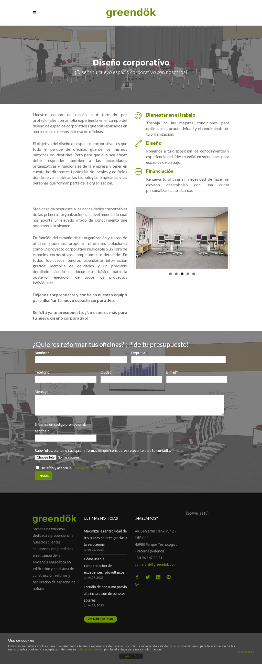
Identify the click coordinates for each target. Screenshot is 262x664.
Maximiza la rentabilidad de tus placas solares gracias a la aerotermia (105, 538)
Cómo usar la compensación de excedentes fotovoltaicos (104, 565)
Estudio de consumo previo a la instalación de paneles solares (105, 593)
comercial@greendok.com (155, 564)
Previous (128, 238)
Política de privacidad (89, 468)
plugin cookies (245, 651)
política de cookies (90, 649)
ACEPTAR (131, 656)
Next (236, 238)
